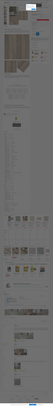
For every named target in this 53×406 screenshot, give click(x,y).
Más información (40, 404)
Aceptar (33, 404)
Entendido (33, 9)
